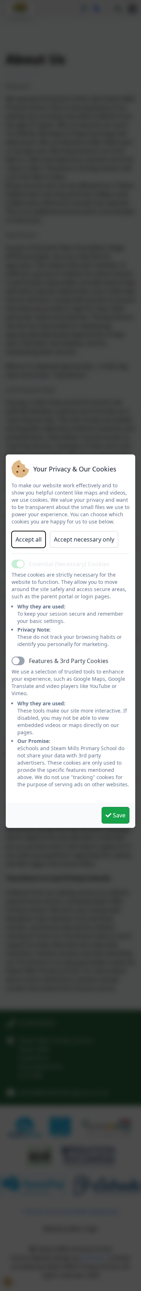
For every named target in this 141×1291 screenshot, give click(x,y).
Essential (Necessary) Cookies (69, 564)
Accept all (29, 539)
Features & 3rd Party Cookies (68, 661)
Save (118, 815)
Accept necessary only (84, 539)
